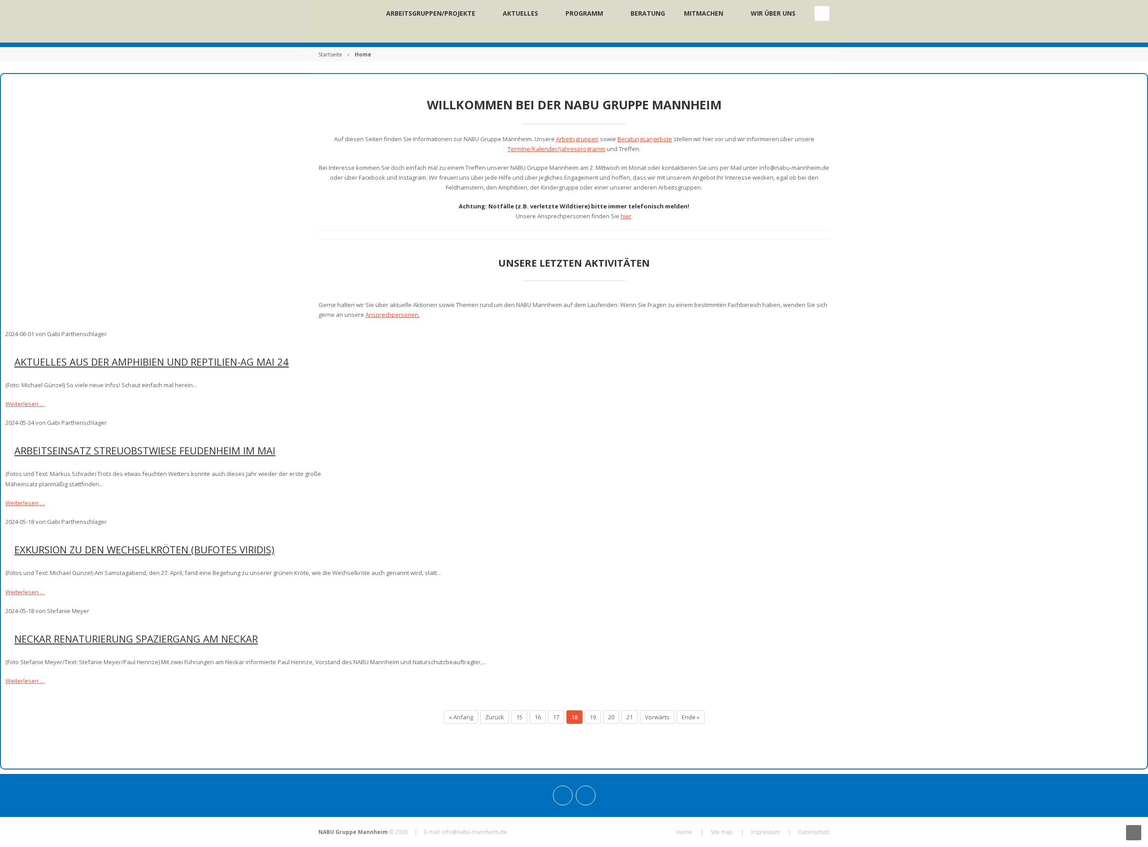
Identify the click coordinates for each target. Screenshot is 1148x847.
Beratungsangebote (644, 139)
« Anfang (461, 717)
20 (611, 717)
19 (593, 717)
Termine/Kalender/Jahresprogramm (556, 149)
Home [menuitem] (684, 832)
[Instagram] (563, 795)
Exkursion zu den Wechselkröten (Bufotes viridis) (144, 549)
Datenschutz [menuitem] (814, 832)
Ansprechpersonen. (392, 315)
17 (556, 717)
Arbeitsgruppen (577, 139)
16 (538, 717)
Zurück (494, 717)
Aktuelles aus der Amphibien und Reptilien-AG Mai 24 (151, 361)
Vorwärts (657, 717)
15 (519, 717)
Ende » (691, 717)
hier (626, 216)
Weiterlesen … (25, 404)
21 (629, 717)
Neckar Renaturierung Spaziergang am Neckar (136, 638)
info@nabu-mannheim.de (474, 832)
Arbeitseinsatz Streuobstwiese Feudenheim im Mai (144, 450)
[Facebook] (586, 795)
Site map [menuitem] (722, 832)
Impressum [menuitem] (765, 832)
